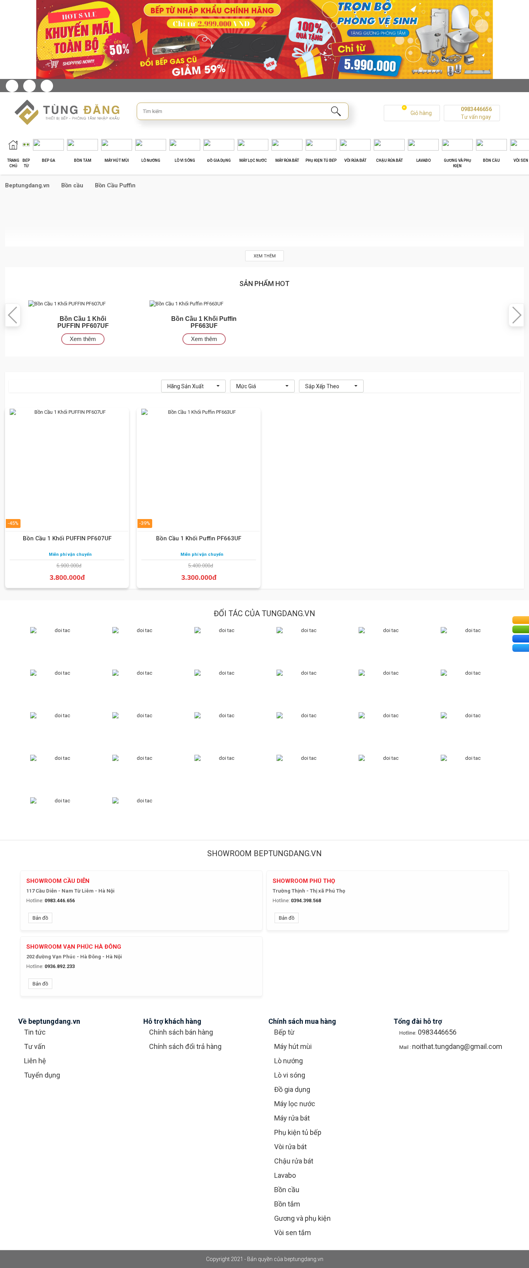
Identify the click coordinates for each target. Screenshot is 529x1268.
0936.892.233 (60, 966)
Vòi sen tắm (292, 1233)
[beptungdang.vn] (63, 112)
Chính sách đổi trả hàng (185, 1046)
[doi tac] (59, 642)
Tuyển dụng (42, 1075)
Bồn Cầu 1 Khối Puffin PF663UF (198, 538)
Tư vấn (34, 1046)
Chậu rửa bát (293, 1161)
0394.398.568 (306, 900)
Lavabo (285, 1175)
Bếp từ (284, 1032)
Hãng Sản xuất (185, 386)
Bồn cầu (286, 1190)
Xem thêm (265, 256)
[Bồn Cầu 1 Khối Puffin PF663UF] (186, 304)
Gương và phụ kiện (302, 1218)
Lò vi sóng (289, 1075)
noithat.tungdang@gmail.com (457, 1046)
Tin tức (35, 1032)
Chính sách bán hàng (181, 1032)
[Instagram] (29, 86)
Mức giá (246, 386)
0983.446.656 (60, 900)
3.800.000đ (67, 577)
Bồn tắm (287, 1204)
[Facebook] (12, 86)
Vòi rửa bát (290, 1147)
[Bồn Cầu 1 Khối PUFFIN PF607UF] (67, 304)
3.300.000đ (198, 577)
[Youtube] (47, 86)
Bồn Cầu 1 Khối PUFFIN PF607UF (67, 538)
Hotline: (34, 900)
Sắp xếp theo (322, 386)
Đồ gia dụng (292, 1089)
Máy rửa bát (292, 1118)
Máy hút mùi (293, 1046)
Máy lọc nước (294, 1104)
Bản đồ (40, 918)
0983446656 (476, 109)
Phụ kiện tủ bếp (297, 1132)
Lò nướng (288, 1061)
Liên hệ (35, 1061)
